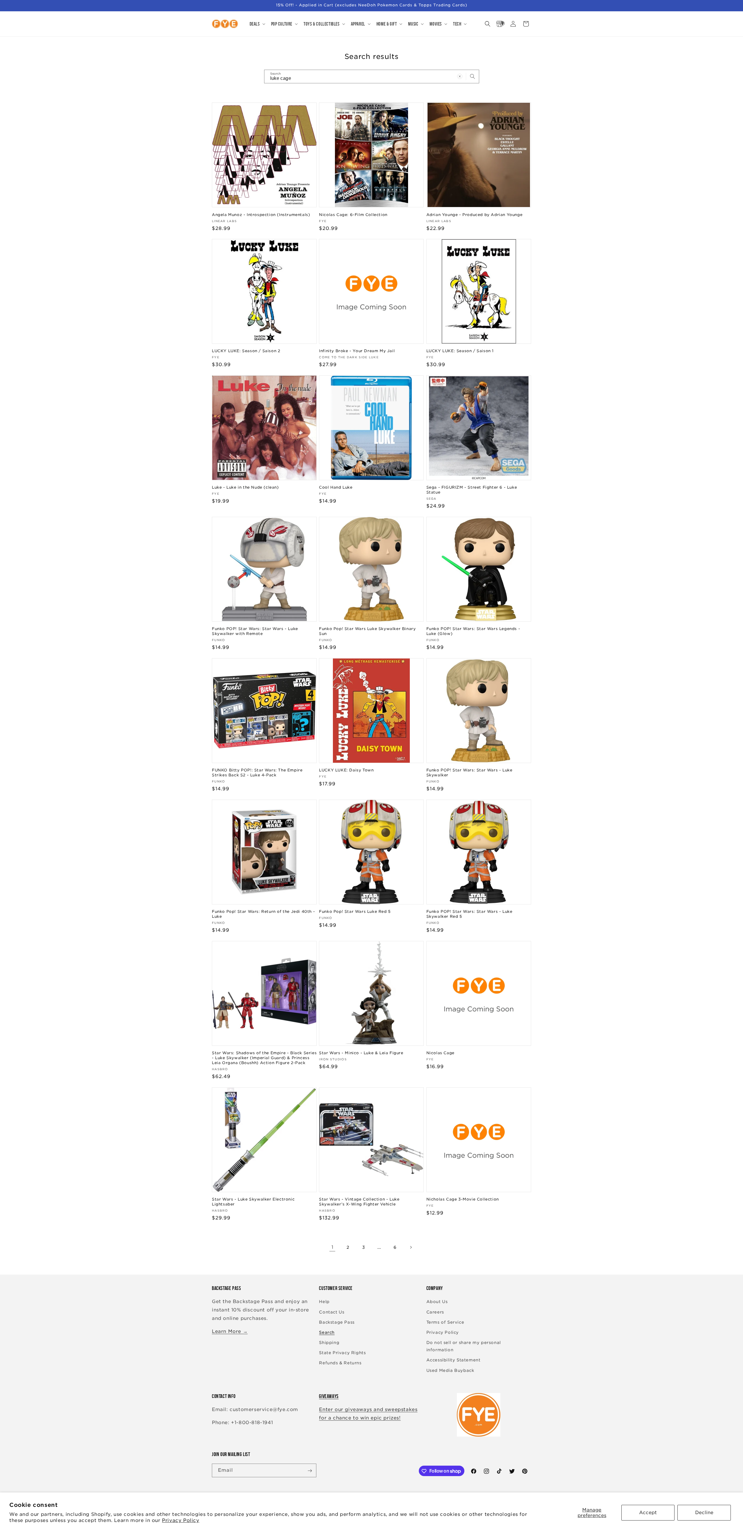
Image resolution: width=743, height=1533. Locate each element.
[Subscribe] (309, 1471)
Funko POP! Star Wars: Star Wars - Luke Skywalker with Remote (255, 631)
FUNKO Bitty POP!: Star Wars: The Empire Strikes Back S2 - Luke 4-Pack (257, 772)
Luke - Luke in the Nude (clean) (245, 487)
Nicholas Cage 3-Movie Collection (462, 1199)
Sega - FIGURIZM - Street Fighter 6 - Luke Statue (471, 489)
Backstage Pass (336, 1322)
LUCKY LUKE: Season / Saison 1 (460, 351)
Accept (648, 1512)
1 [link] (332, 1247)
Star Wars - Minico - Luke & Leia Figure (361, 1053)
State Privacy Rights (342, 1353)
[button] (257, 23)
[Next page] (410, 1247)
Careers (435, 1312)
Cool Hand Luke (335, 487)
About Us (437, 1302)
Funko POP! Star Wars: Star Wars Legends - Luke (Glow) (473, 631)
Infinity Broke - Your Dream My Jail (357, 351)
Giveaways (328, 1396)
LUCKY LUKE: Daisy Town (346, 770)
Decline (704, 1512)
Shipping (329, 1342)
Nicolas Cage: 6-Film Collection (353, 214)
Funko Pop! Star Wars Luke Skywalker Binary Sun (367, 631)
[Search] (472, 76)
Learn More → (230, 1331)
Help (324, 1302)
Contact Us (331, 1312)
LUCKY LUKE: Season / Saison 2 (246, 351)
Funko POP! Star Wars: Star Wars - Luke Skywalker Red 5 (469, 914)
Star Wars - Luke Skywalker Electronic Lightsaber (253, 1202)
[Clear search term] (459, 76)
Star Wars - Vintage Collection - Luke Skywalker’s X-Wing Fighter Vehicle (359, 1202)
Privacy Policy (180, 1520)
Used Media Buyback (450, 1370)
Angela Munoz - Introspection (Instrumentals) (261, 214)
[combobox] (371, 76)
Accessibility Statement (453, 1360)
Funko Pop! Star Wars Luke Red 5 (355, 912)
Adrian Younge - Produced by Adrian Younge (474, 214)
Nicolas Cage (440, 1053)
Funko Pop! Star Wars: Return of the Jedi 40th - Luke (263, 914)
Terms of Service (445, 1322)
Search (327, 1332)
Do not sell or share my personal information (463, 1346)
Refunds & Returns (340, 1363)
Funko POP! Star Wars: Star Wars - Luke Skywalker (469, 772)
